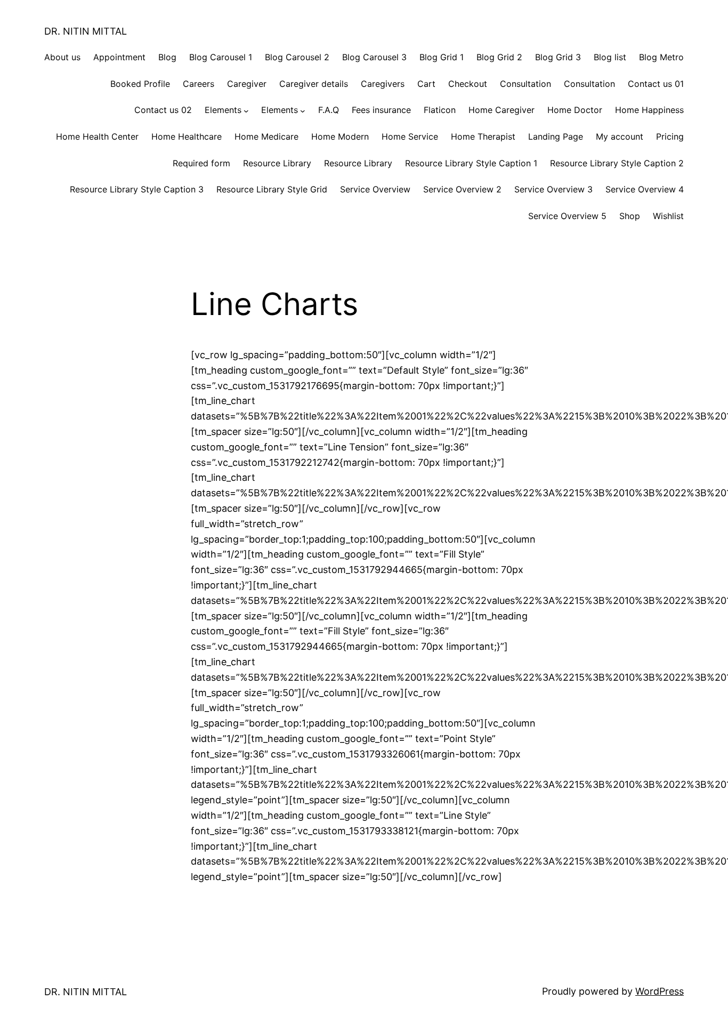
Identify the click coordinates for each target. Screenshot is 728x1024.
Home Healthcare (186, 136)
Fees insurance (381, 109)
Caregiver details (313, 83)
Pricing (670, 136)
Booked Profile (140, 83)
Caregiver (246, 83)
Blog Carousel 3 (374, 57)
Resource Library (277, 163)
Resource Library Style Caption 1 (471, 163)
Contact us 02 (163, 109)
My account (619, 136)
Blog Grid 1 (441, 57)
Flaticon (440, 109)
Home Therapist (483, 136)
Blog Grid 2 (499, 57)
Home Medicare (266, 136)
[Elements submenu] (246, 110)
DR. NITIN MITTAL (85, 31)
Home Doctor (574, 109)
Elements (223, 109)
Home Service (410, 136)
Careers (198, 83)
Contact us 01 (656, 83)
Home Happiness (649, 109)
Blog (167, 57)
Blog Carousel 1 (220, 57)
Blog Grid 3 (558, 57)
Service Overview (375, 189)
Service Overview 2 (462, 189)
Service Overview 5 (567, 216)
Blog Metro (661, 57)
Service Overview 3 (553, 189)
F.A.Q (328, 109)
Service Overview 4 (644, 189)
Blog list (610, 57)
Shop (629, 216)
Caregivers (383, 83)
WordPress (659, 991)
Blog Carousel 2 (297, 57)
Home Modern (340, 136)
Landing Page (555, 136)
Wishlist (668, 216)
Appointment (119, 57)
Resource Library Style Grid (271, 189)
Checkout (467, 83)
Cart (426, 83)
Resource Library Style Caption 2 (617, 163)
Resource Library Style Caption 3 (137, 189)
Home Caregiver (501, 109)
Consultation (525, 83)
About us (62, 57)
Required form (201, 163)
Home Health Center (97, 136)
